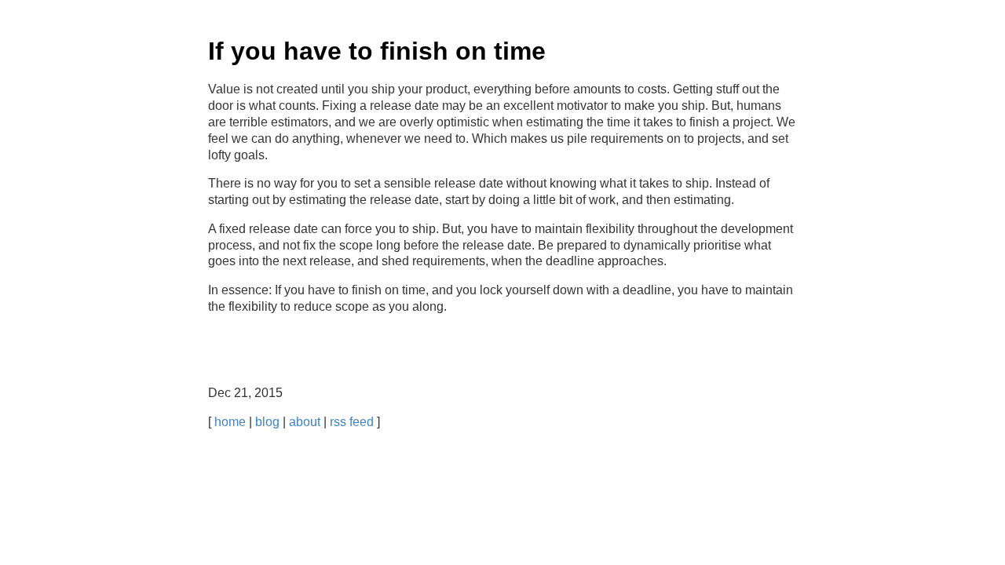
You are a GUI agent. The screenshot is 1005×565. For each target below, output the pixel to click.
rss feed (352, 421)
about (304, 421)
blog (267, 421)
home (230, 421)
